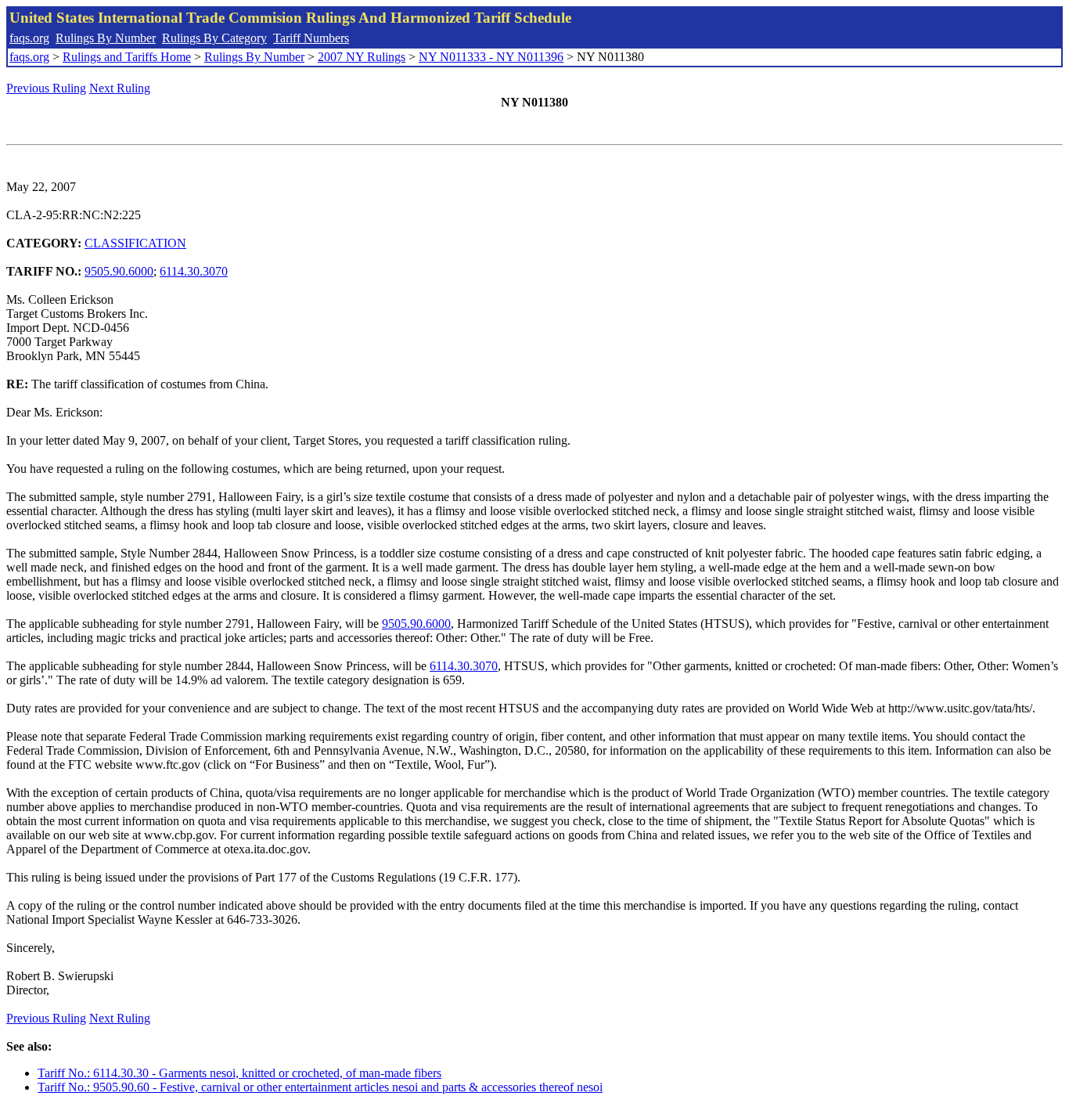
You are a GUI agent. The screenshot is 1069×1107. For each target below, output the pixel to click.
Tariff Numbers (311, 38)
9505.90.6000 (119, 271)
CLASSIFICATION (135, 243)
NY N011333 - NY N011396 (491, 56)
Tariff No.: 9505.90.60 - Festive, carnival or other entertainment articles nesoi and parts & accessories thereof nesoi (320, 1087)
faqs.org (29, 38)
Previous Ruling (46, 88)
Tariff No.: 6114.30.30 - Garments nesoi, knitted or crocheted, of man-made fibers (239, 1073)
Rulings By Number (106, 38)
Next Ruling (119, 88)
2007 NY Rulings (361, 56)
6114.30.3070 (194, 271)
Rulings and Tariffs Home (127, 56)
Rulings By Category (214, 38)
